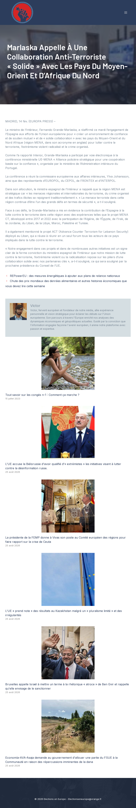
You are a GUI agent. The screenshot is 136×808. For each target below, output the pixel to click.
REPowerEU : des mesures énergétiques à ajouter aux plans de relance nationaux (65, 276)
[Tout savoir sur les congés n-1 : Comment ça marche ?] (68, 388)
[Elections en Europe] (23, 12)
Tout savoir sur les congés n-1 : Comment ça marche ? (42, 395)
